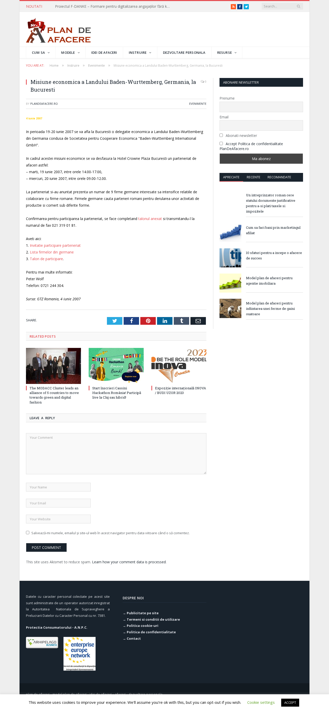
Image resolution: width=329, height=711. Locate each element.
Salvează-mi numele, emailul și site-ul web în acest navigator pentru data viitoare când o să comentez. (110, 533)
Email (224, 117)
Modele (68, 52)
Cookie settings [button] (261, 702)
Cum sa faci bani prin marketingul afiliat (273, 230)
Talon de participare (46, 258)
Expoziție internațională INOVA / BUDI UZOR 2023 (180, 390)
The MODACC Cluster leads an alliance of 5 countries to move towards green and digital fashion (54, 395)
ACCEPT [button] (290, 702)
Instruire (138, 52)
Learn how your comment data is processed (129, 561)
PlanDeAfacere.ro (44, 104)
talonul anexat (150, 218)
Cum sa (38, 52)
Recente (253, 177)
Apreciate (231, 177)
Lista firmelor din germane (52, 252)
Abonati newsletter (241, 135)
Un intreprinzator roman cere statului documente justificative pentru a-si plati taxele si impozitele (270, 203)
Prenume (227, 98)
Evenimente (197, 104)
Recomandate (279, 177)
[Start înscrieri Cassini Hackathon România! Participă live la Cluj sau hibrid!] (116, 366)
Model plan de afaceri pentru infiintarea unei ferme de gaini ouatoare (270, 308)
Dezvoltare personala (184, 52)
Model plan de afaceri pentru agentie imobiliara (269, 281)
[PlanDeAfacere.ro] (58, 29)
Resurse (224, 52)
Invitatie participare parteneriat (55, 245)
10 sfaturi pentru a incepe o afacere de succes (274, 255)
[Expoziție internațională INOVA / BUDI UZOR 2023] (178, 366)
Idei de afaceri (104, 52)
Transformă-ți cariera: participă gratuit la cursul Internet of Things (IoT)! (114, 6)
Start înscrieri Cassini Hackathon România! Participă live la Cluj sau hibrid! (116, 393)
